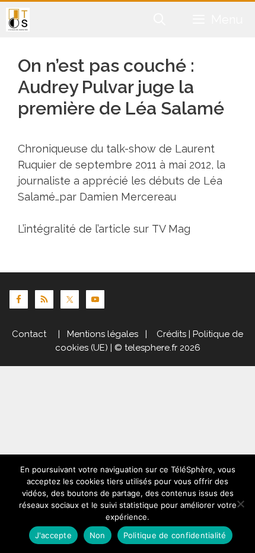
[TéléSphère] (18, 19)
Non (98, 535)
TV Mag (171, 229)
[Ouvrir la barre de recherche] (160, 19)
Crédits (170, 334)
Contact (29, 334)
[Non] (240, 504)
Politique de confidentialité (175, 535)
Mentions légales (102, 334)
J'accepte (53, 535)
